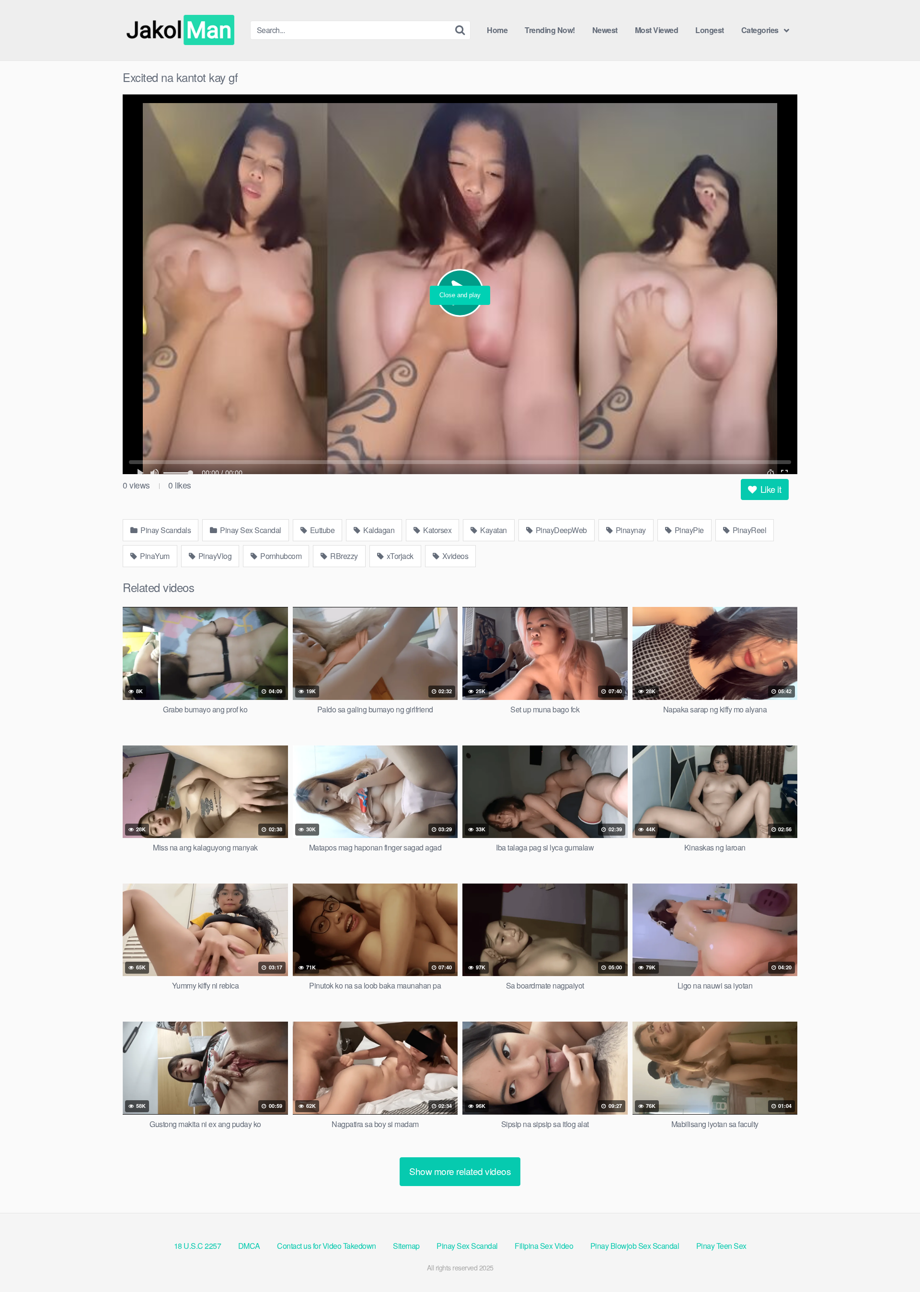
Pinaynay (630, 529)
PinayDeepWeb (560, 529)
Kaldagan (378, 529)
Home (497, 29)
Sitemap (406, 1245)
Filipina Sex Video (544, 1245)
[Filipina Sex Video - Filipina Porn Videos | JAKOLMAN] (182, 30)
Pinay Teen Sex (721, 1245)
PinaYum (154, 555)
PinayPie (688, 529)
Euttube (321, 529)
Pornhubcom (280, 555)
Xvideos (454, 555)
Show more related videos (460, 1170)
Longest (709, 29)
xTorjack (399, 555)
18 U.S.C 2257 (197, 1245)
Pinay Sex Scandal (249, 529)
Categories (760, 29)
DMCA (249, 1245)
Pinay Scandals (165, 529)
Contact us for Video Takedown (326, 1245)
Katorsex (437, 529)
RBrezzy (343, 555)
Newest (605, 29)
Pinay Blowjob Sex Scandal (634, 1245)
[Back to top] (893, 1261)
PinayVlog (213, 555)
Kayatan (493, 529)
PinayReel (748, 529)
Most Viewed (656, 29)
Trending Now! (550, 29)
